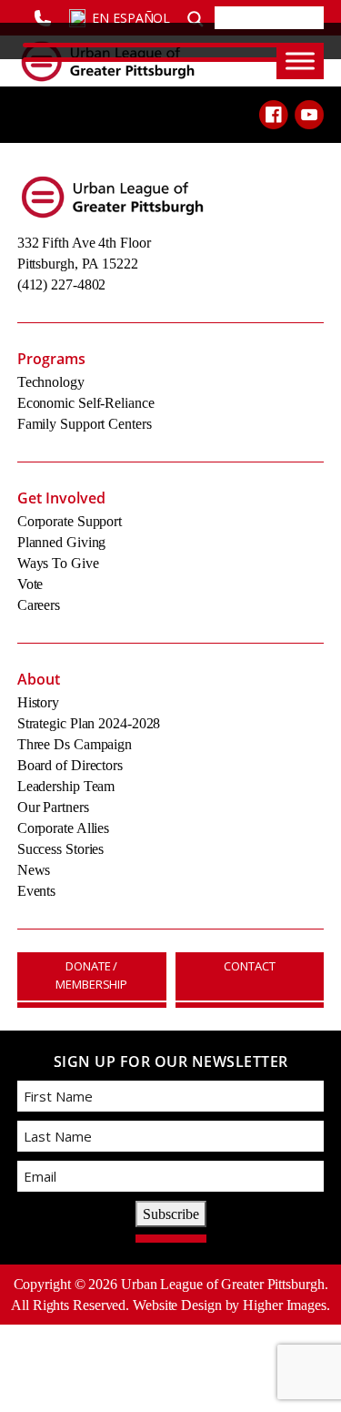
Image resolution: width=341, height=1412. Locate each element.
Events (36, 891)
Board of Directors (70, 765)
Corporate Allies (63, 828)
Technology (51, 382)
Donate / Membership (91, 975)
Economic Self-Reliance (86, 403)
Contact (249, 966)
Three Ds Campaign (74, 744)
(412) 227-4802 (61, 284)
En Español (131, 17)
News (34, 870)
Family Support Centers (84, 424)
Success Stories (61, 849)
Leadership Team (66, 786)
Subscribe (171, 1214)
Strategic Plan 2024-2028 (89, 723)
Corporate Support (69, 521)
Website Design (177, 1305)
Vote (30, 584)
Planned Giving (61, 542)
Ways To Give (58, 563)
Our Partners (53, 807)
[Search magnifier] (196, 17)
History (38, 702)
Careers (38, 605)
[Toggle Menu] (300, 60)
